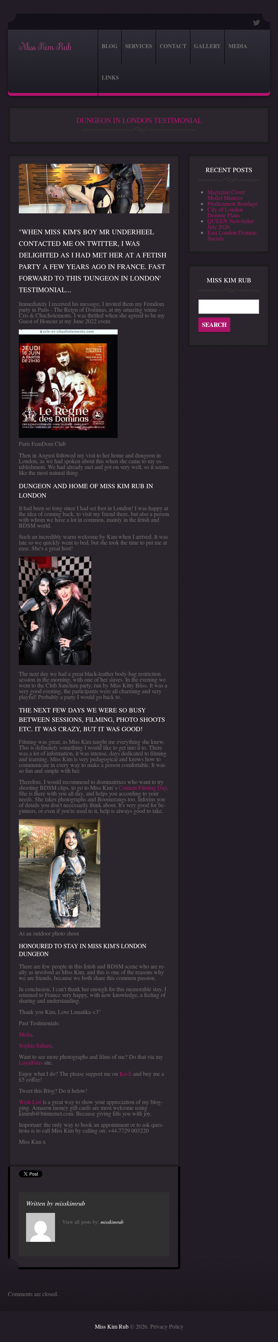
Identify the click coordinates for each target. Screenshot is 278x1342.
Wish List (30, 1101)
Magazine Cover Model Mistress (226, 194)
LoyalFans (30, 1062)
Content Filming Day (143, 787)
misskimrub (70, 1203)
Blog (110, 46)
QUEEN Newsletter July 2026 (230, 223)
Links (110, 77)
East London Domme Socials (232, 235)
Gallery (207, 46)
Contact (173, 46)
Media (237, 46)
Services (138, 46)
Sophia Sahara (35, 1045)
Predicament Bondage (232, 203)
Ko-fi (125, 1073)
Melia (25, 1034)
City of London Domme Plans (225, 212)
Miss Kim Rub (44, 47)
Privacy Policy (167, 1326)
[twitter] (256, 23)
